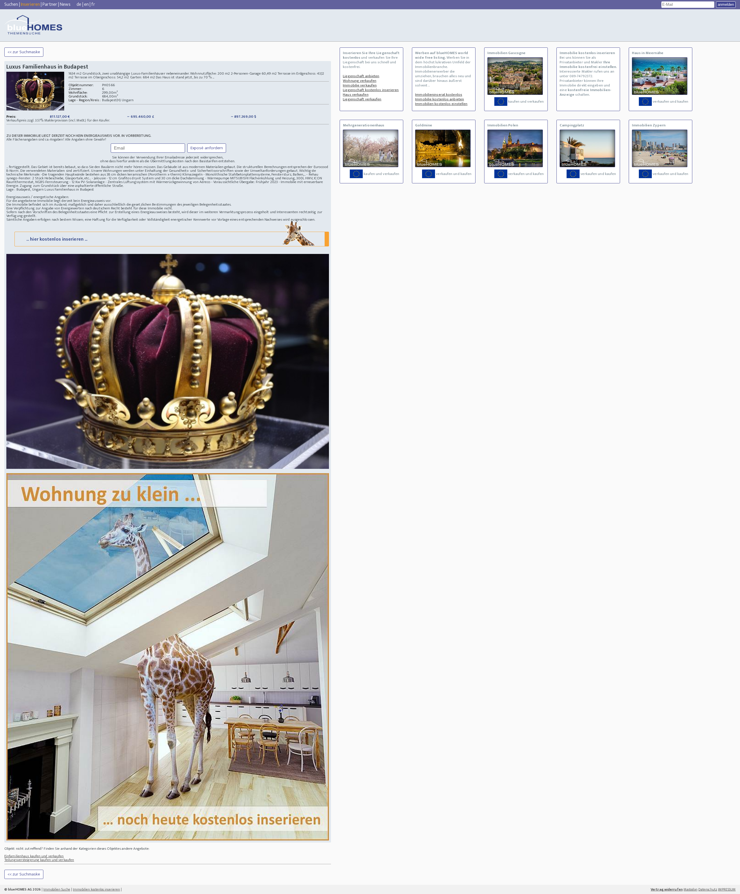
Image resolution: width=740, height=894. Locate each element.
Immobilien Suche (56, 889)
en (86, 4)
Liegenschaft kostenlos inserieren (371, 90)
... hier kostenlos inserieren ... (56, 239)
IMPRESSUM (727, 889)
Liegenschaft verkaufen (362, 99)
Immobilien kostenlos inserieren (96, 889)
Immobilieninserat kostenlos (438, 94)
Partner (49, 4)
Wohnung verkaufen (359, 81)
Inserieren (30, 4)
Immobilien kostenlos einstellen (441, 104)
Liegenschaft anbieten (361, 76)
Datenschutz (707, 889)
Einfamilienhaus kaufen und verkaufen (34, 856)
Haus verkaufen (355, 94)
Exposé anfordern (206, 148)
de (79, 4)
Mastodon (691, 889)
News (65, 4)
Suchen (11, 4)
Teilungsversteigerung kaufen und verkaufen (39, 860)
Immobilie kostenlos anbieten (439, 99)
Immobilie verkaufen (360, 85)
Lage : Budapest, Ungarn (25, 189)
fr (93, 4)
